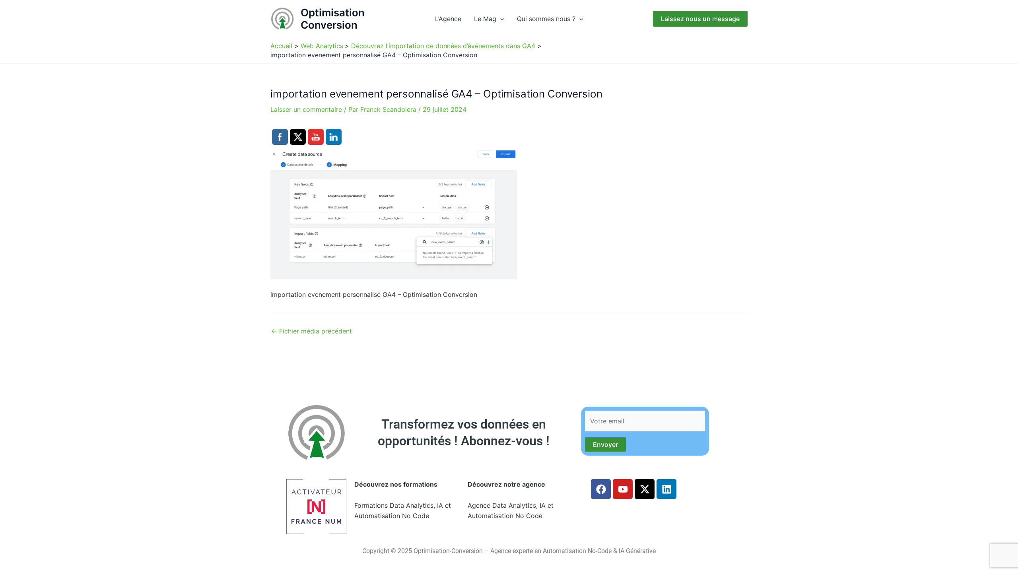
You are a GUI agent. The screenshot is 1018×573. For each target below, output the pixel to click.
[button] (500, 19)
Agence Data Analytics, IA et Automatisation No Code (511, 510)
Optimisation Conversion (333, 18)
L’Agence (448, 19)
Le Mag (485, 19)
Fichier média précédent (311, 331)
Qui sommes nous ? (546, 19)
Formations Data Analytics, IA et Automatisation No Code (402, 510)
